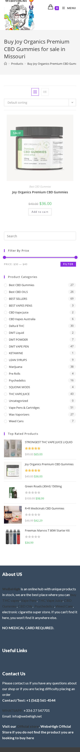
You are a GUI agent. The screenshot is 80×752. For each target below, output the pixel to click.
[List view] (45, 92)
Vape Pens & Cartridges (24, 408)
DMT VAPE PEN (19, 346)
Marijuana (15, 367)
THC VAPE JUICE (19, 394)
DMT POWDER (18, 340)
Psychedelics (17, 380)
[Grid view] (35, 92)
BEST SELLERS (18, 299)
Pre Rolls (14, 374)
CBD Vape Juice (18, 312)
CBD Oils (25, 606)
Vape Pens (29, 600)
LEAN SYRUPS (18, 360)
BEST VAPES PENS (20, 306)
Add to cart (40, 212)
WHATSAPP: (12, 710)
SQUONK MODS (19, 387)
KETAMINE (16, 353)
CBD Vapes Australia (22, 319)
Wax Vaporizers (19, 414)
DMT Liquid (16, 333)
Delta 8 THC (16, 326)
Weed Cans (16, 421)
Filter (68, 264)
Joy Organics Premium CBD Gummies (40, 192)
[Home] (5, 64)
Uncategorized (18, 401)
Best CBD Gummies (40, 186)
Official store (28, 726)
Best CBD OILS (18, 292)
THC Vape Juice (50, 600)
